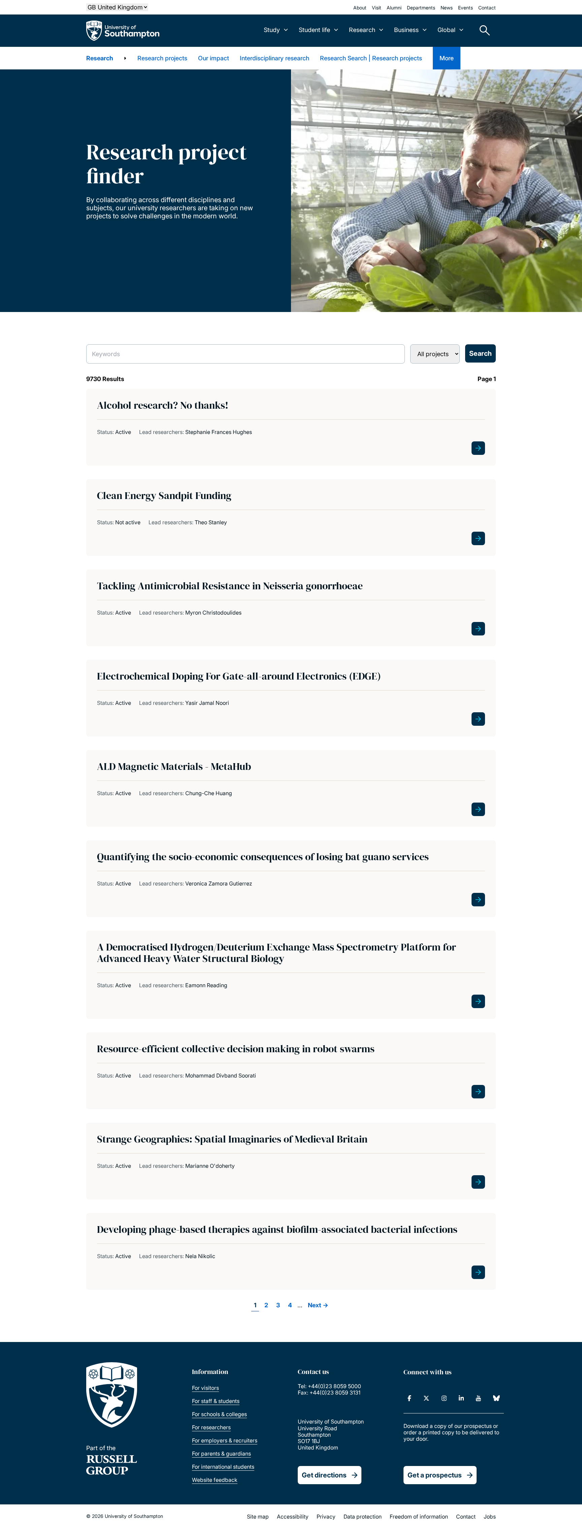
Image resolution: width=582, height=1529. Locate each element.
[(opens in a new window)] (409, 1398)
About (359, 7)
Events (465, 7)
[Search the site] (482, 30)
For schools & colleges (219, 1414)
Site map (258, 1516)
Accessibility (293, 1516)
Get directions (324, 1475)
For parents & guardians (221, 1453)
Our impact (213, 58)
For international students (223, 1466)
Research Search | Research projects (371, 58)
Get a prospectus (435, 1475)
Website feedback (214, 1479)
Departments (421, 7)
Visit (376, 7)
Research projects (162, 58)
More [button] (447, 58)
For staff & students (215, 1401)
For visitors (205, 1387)
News (447, 7)
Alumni (394, 7)
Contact (487, 7)
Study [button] (272, 29)
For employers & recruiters (224, 1440)
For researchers (211, 1427)
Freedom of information (419, 1516)
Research (99, 58)
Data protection (363, 1516)
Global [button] (446, 29)
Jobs (490, 1516)
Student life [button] (314, 29)
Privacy (326, 1516)
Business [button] (406, 29)
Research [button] (362, 29)
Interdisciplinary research (274, 58)
